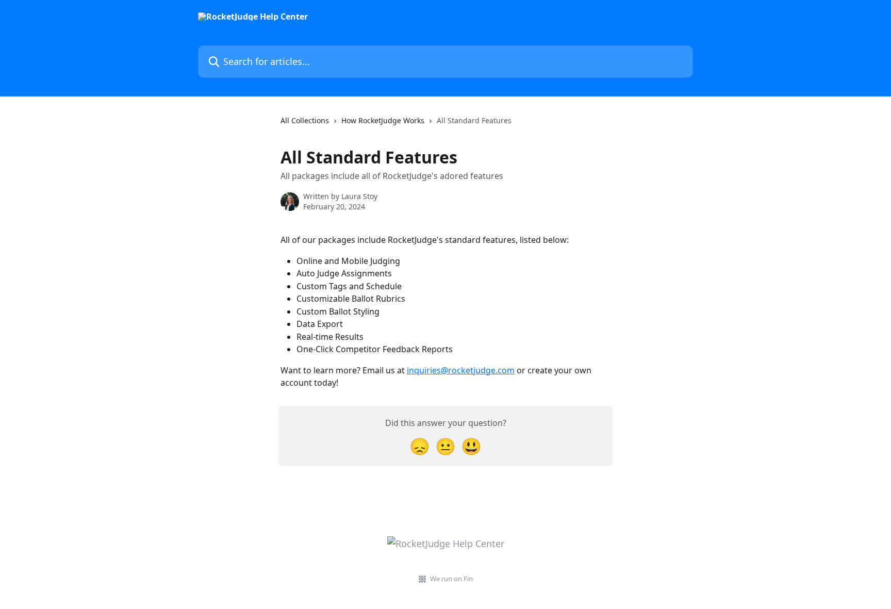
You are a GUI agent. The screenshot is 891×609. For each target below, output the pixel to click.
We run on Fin (451, 578)
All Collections (304, 120)
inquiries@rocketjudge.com (461, 370)
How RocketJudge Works (382, 120)
